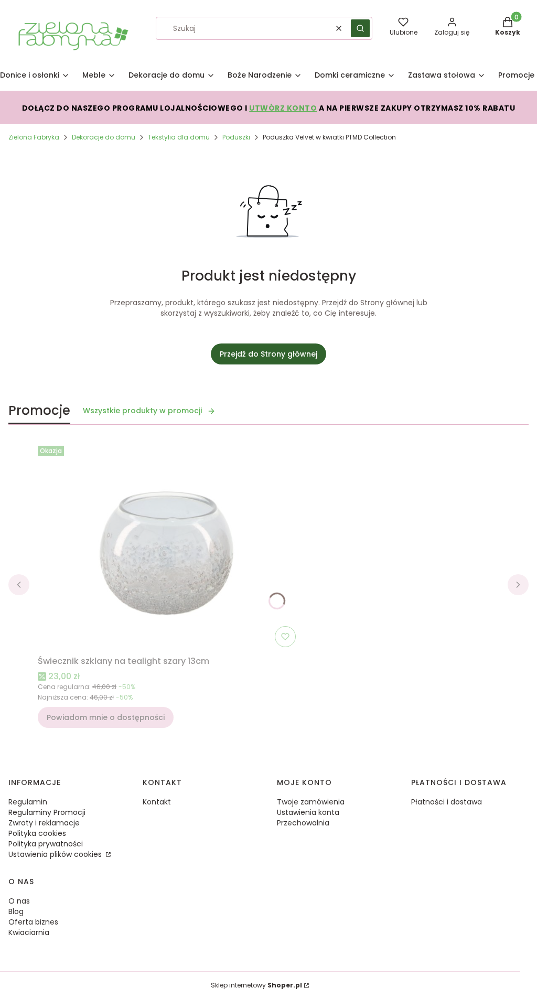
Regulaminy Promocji (46, 812)
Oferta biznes (33, 922)
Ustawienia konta (308, 812)
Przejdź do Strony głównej (268, 354)
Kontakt (157, 802)
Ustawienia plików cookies (56, 854)
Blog (16, 911)
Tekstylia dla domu (179, 137)
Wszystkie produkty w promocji (142, 410)
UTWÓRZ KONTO (283, 108)
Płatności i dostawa (446, 802)
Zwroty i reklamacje (44, 823)
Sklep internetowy (256, 985)
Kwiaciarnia (28, 932)
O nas (19, 901)
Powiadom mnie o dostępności (106, 717)
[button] (360, 28)
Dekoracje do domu (103, 137)
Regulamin (27, 802)
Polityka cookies (37, 833)
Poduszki (236, 137)
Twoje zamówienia (311, 802)
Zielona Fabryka (33, 137)
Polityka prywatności (45, 844)
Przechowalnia (303, 823)
